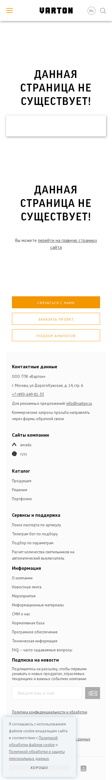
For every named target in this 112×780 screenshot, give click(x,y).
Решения (19, 489)
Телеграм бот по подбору (35, 533)
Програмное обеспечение (35, 632)
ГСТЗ (23, 454)
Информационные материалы (38, 605)
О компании (22, 578)
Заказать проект (56, 319)
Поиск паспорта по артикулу (36, 524)
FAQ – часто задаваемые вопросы (42, 650)
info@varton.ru (79, 403)
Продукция (21, 480)
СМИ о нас (21, 614)
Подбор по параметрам (32, 542)
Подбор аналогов (56, 335)
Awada (25, 444)
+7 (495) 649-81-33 (28, 394)
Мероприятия (24, 596)
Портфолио (22, 498)
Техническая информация (34, 641)
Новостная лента (27, 587)
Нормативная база (28, 623)
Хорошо (39, 767)
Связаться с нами (56, 302)
